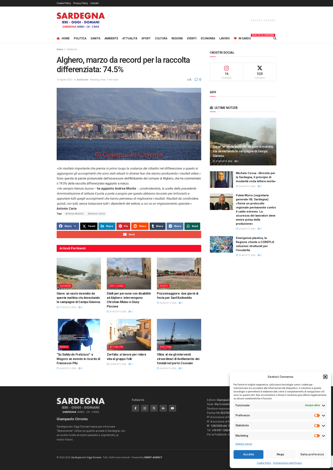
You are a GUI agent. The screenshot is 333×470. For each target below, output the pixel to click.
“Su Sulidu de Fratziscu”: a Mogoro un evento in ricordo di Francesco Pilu (78, 359)
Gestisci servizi (243, 444)
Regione (177, 38)
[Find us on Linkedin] (163, 408)
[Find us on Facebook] (135, 408)
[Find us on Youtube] (172, 408)
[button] (325, 377)
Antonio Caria (96, 213)
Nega (280, 454)
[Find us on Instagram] (144, 408)
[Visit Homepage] (81, 20)
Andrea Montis (75, 213)
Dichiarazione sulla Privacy (287, 463)
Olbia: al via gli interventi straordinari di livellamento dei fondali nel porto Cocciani (178, 359)
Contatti (94, 3)
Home (66, 38)
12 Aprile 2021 (64, 79)
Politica (80, 38)
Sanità (95, 38)
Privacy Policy (80, 3)
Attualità (129, 38)
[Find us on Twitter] (154, 408)
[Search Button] (274, 38)
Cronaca (65, 286)
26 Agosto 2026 (117, 311)
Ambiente (111, 38)
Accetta (248, 454)
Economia (208, 38)
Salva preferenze (312, 454)
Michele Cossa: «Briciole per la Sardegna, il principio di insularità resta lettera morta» (256, 177)
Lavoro (224, 38)
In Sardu (245, 38)
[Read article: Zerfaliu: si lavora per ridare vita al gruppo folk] (129, 335)
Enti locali (117, 286)
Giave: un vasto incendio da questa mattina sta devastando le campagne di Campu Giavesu (78, 298)
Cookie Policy (264, 463)
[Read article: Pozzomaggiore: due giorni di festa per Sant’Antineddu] (179, 273)
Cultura (161, 38)
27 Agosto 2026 (67, 307)
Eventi (192, 38)
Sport (146, 38)
